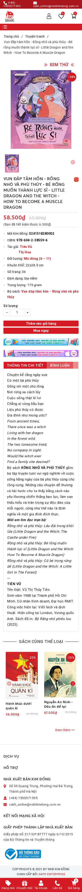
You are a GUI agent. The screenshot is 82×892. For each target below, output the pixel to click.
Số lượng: (11, 306)
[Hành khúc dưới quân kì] (22, 675)
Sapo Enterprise (51, 874)
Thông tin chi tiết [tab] (25, 365)
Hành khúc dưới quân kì (18, 706)
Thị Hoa (24, 252)
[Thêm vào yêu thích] (76, 179)
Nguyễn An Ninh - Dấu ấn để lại (58, 704)
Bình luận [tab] (60, 365)
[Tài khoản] (49, 16)
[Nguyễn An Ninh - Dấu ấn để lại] (60, 674)
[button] (73, 683)
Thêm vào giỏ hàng (41, 323)
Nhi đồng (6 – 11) (37, 258)
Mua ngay (41, 331)
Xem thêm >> (65, 730)
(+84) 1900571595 (11, 4)
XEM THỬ (59, 64)
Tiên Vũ (26, 247)
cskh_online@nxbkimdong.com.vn (56, 6)
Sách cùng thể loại (41, 641)
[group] (41, 109)
